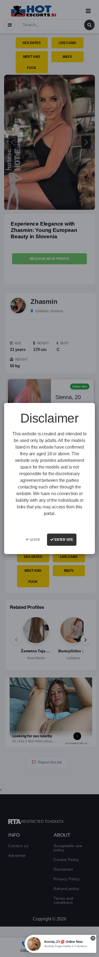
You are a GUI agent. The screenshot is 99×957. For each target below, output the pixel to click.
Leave (34, 540)
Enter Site (63, 540)
